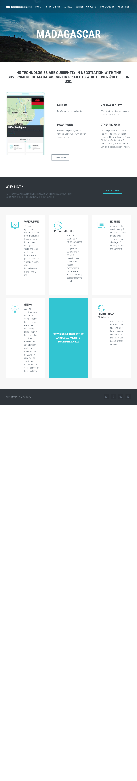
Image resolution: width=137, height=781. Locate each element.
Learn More (60, 157)
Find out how (112, 190)
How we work (107, 7)
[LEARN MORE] (60, 164)
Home (38, 7)
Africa (68, 7)
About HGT (123, 7)
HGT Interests (52, 7)
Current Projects (86, 7)
